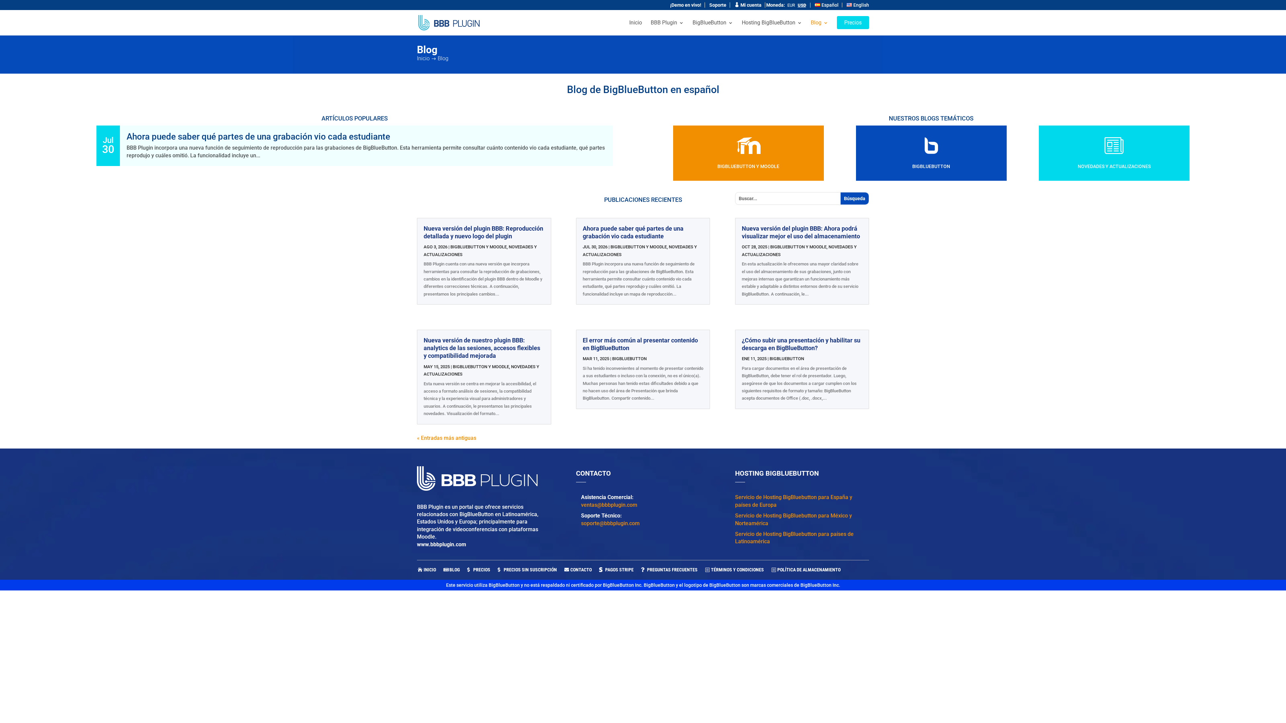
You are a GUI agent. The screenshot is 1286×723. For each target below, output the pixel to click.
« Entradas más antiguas (446, 438)
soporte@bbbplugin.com (610, 523)
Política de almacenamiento (809, 569)
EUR (791, 5)
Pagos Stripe (619, 569)
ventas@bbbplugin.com (609, 505)
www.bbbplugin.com (441, 544)
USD (802, 5)
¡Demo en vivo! (685, 5)
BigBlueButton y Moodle (748, 166)
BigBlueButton (931, 166)
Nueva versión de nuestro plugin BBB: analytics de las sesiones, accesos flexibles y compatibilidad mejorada (482, 348)
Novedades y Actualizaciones (1114, 166)
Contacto (581, 569)
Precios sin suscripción (530, 569)
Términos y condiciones (737, 569)
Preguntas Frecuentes (672, 569)
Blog (454, 569)
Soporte (717, 5)
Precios (481, 569)
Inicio (430, 569)
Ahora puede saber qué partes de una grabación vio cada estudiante (258, 137)
